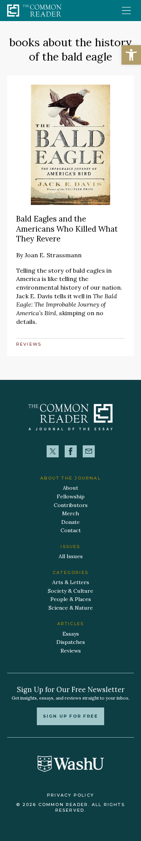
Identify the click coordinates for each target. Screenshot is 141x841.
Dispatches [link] (70, 642)
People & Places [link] (70, 599)
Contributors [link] (71, 505)
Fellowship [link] (71, 496)
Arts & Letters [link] (70, 582)
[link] (131, 55)
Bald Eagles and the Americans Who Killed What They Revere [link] (67, 229)
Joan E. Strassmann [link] (53, 255)
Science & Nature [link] (71, 607)
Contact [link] (71, 530)
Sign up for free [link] (70, 716)
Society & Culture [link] (70, 590)
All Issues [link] (71, 556)
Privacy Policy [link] (70, 795)
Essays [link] (70, 633)
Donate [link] (70, 522)
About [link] (70, 487)
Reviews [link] (28, 344)
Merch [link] (70, 513)
